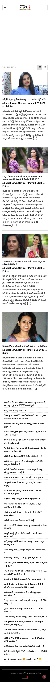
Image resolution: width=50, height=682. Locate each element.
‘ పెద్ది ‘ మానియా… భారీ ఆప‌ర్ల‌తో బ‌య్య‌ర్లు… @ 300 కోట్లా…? (25, 601)
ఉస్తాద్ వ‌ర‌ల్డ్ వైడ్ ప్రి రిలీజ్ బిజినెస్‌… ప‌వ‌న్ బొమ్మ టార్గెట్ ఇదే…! (23, 534)
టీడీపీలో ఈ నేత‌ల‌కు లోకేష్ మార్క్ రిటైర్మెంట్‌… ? (23, 456)
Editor (5, 186)
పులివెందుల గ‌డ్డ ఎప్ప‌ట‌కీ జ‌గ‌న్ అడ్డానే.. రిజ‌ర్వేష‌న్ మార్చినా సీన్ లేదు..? (23, 462)
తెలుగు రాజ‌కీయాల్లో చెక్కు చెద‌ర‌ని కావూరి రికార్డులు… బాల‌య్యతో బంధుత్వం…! (25, 572)
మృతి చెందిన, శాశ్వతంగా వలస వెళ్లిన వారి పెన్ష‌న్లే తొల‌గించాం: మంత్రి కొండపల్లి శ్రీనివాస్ (23, 585)
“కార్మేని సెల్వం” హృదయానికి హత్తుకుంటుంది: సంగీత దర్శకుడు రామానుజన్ (25, 449)
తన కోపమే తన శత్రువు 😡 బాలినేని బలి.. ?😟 (22, 659)
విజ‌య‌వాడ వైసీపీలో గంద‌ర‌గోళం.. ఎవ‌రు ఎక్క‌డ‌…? (24, 579)
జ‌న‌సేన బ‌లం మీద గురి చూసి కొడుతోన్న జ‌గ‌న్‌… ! (24, 646)
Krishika (8, 106)
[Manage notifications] (44, 677)
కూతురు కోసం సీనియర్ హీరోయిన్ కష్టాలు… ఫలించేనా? (24, 346)
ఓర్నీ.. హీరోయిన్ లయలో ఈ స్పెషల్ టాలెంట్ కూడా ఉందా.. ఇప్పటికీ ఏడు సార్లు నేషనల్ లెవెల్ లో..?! (22, 177)
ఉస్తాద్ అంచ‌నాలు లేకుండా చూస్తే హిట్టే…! (20, 520)
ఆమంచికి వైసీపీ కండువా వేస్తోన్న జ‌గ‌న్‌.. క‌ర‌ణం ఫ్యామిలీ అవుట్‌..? (26, 564)
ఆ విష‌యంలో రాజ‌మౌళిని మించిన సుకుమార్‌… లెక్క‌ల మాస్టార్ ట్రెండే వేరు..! (25, 631)
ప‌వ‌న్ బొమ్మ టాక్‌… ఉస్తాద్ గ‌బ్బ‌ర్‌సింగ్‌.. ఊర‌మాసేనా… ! (25, 551)
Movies (21, 103)
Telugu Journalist (32, 673)
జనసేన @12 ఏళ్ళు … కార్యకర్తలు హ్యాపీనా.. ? (22, 557)
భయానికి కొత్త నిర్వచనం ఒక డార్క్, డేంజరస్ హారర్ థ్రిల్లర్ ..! (24, 425)
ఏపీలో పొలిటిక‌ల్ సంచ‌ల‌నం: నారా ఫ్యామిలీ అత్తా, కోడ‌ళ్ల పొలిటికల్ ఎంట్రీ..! (23, 470)
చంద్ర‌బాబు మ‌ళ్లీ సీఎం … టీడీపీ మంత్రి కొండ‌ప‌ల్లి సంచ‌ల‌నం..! (23, 513)
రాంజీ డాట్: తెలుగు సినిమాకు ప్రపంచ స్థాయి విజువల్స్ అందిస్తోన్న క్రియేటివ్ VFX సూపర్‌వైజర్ (25, 403)
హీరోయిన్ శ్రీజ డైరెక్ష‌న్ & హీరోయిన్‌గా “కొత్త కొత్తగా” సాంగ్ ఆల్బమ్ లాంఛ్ (25, 441)
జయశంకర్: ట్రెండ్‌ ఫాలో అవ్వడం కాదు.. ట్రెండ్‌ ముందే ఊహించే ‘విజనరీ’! (25, 433)
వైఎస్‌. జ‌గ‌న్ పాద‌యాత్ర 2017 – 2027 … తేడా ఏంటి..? (23, 610)
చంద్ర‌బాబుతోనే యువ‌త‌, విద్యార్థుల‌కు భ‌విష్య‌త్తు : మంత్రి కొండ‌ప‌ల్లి (25, 526)
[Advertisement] (25, 36)
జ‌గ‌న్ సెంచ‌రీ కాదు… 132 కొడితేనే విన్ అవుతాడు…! (25, 477)
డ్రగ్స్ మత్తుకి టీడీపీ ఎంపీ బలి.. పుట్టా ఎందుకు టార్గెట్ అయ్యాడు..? (24, 542)
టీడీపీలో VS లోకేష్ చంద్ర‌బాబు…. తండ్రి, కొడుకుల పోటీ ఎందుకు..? (24, 639)
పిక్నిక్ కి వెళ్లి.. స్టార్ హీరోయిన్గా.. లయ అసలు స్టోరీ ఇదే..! (24, 99)
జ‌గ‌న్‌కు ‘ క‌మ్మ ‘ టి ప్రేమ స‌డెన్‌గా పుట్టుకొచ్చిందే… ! (23, 498)
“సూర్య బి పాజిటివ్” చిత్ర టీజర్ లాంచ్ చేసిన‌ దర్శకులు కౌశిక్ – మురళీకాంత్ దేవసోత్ (25, 416)
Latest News (10, 103)
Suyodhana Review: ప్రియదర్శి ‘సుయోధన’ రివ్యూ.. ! (23, 483)
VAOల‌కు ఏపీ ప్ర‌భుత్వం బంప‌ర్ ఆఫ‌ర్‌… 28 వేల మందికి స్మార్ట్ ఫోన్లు (23, 492)
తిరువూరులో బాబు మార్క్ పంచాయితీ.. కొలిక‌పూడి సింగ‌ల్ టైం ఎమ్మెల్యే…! (23, 623)
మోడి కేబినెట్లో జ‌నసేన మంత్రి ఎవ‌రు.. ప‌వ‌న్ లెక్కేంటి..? (25, 616)
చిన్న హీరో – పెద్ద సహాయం (15, 410)
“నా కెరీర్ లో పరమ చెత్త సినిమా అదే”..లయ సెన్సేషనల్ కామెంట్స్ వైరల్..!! (23, 262)
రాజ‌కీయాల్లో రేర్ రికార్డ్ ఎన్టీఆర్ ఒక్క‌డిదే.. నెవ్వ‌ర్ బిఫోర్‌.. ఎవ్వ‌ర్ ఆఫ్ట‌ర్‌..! (22, 505)
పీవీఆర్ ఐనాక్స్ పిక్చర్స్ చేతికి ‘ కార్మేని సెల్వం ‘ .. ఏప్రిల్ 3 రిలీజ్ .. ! (25, 652)
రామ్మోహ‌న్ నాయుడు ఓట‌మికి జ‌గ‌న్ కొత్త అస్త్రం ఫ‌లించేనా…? (22, 593)
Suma (5, 353)
